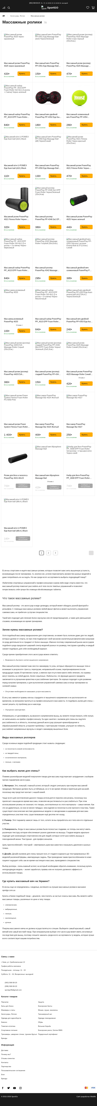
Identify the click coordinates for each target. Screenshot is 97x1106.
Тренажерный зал (45, 1014)
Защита (41, 1002)
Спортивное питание (9, 1030)
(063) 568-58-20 (34, 3)
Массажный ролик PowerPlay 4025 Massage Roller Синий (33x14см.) (79, 374)
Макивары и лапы (8, 1010)
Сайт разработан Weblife (86, 1096)
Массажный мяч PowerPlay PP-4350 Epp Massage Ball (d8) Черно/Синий (47, 168)
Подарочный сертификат (47, 1034)
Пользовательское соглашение (13, 1070)
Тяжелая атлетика (8, 1026)
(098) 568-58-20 (11, 986)
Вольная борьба (44, 1026)
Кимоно (4, 1022)
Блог (3, 1074)
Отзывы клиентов (8, 1058)
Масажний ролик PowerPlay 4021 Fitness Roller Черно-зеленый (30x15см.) (16, 219)
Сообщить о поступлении (22, 485)
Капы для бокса (7, 1006)
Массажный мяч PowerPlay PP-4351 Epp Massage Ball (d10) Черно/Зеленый (47, 66)
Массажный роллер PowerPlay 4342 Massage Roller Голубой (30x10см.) (46, 270)
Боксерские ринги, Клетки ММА (50, 1030)
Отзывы (19, 325)
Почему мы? (6, 1054)
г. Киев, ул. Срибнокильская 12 (13, 962)
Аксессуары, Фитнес (9, 1014)
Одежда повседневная (47, 1018)
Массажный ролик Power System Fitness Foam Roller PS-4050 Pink (16, 427)
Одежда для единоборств (11, 1018)
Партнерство (6, 1066)
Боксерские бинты (45, 1006)
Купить (22, 74)
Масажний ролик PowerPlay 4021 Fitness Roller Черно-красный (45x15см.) (78, 168)
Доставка (4, 1050)
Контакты (4, 1062)
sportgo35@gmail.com (13, 990)
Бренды (4, 1038)
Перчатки (4, 1002)
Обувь (40, 1022)
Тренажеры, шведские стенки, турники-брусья (19, 1034)
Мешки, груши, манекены (48, 1010)
